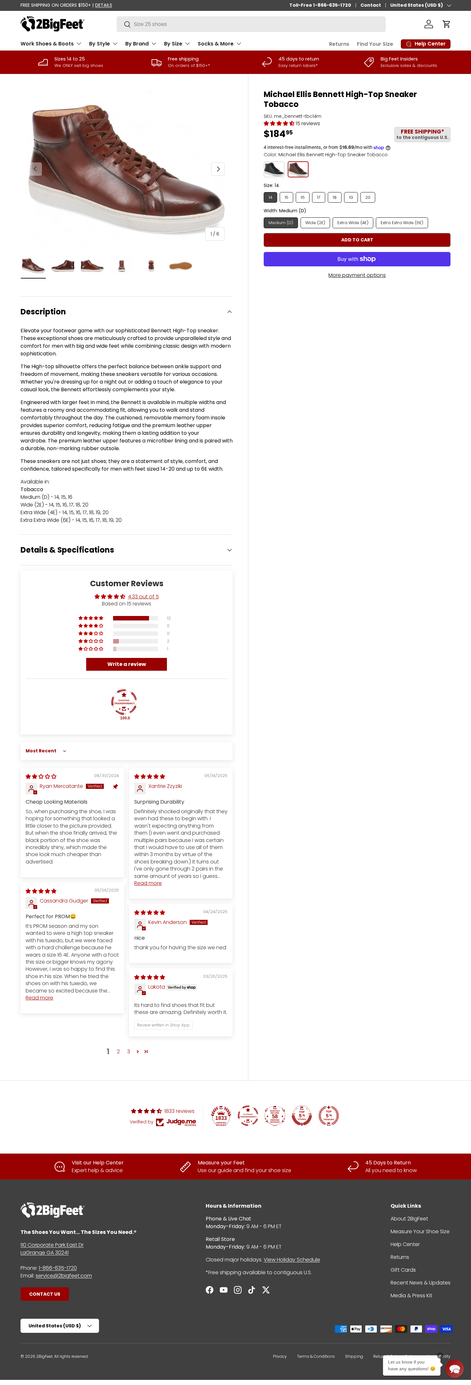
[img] (41, 776)
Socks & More (216, 43)
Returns (339, 44)
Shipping (354, 1356)
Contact (370, 5)
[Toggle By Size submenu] (187, 43)
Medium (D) (281, 223)
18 (335, 197)
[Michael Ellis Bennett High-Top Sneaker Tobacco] (298, 169)
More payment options (357, 275)
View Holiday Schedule (292, 1259)
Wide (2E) (315, 223)
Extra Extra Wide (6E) (402, 223)
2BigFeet (44, 1356)
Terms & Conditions (316, 1356)
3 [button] (128, 1051)
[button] (447, 24)
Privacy (280, 1356)
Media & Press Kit (411, 1295)
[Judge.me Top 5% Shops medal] (302, 1116)
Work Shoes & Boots (47, 43)
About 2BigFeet (409, 1218)
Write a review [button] (126, 664)
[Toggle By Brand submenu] (154, 43)
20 (367, 197)
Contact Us (44, 1294)
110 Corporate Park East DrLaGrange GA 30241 (52, 1248)
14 (270, 197)
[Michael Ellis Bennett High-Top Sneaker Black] (274, 169)
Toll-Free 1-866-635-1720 (320, 5)
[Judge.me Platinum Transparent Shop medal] (248, 1116)
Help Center (405, 1244)
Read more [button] (148, 883)
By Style (99, 43)
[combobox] (251, 24)
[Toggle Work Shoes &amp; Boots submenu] (79, 43)
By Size (173, 43)
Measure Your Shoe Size (420, 1231)
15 (286, 197)
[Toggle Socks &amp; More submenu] (239, 43)
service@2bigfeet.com (64, 1275)
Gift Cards (403, 1270)
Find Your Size (375, 44)
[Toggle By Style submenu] (115, 43)
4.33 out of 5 (143, 596)
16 (303, 197)
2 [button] (118, 1051)
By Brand (137, 43)
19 (351, 197)
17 (318, 197)
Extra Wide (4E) (352, 223)
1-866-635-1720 (58, 1268)
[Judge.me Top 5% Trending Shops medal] (328, 1116)
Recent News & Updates (420, 1282)
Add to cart (357, 240)
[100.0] (124, 702)
